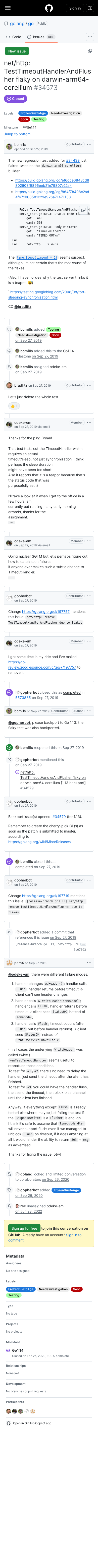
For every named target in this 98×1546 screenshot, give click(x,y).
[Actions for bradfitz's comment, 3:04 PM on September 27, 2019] (89, 385)
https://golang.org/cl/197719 (45, 896)
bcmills (20, 144)
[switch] (14, 405)
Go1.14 (68, 351)
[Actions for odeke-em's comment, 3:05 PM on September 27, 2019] (89, 422)
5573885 (23, 697)
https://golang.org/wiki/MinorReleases (39, 842)
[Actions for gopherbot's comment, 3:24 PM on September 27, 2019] (89, 596)
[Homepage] (49, 8)
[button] (83, 210)
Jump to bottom (17, 134)
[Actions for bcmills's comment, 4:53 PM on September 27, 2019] (89, 711)
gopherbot (23, 596)
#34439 (73, 160)
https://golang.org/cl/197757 (46, 611)
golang (17, 23)
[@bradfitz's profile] (9, 385)
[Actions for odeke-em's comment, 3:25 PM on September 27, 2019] (89, 641)
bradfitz (20, 385)
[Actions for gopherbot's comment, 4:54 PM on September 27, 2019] (89, 801)
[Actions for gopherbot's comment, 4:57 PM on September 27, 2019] (89, 880)
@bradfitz (22, 306)
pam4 (19, 963)
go (31, 23)
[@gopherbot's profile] (9, 598)
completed (72, 692)
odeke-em (58, 367)
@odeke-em (18, 974)
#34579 (59, 816)
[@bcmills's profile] (9, 146)
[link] (24, 329)
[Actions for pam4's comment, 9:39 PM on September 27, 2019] (89, 962)
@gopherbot (19, 722)
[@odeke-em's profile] (9, 425)
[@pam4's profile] (9, 963)
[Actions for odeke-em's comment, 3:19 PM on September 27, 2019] (89, 541)
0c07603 (80, 950)
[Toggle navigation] (8, 8)
